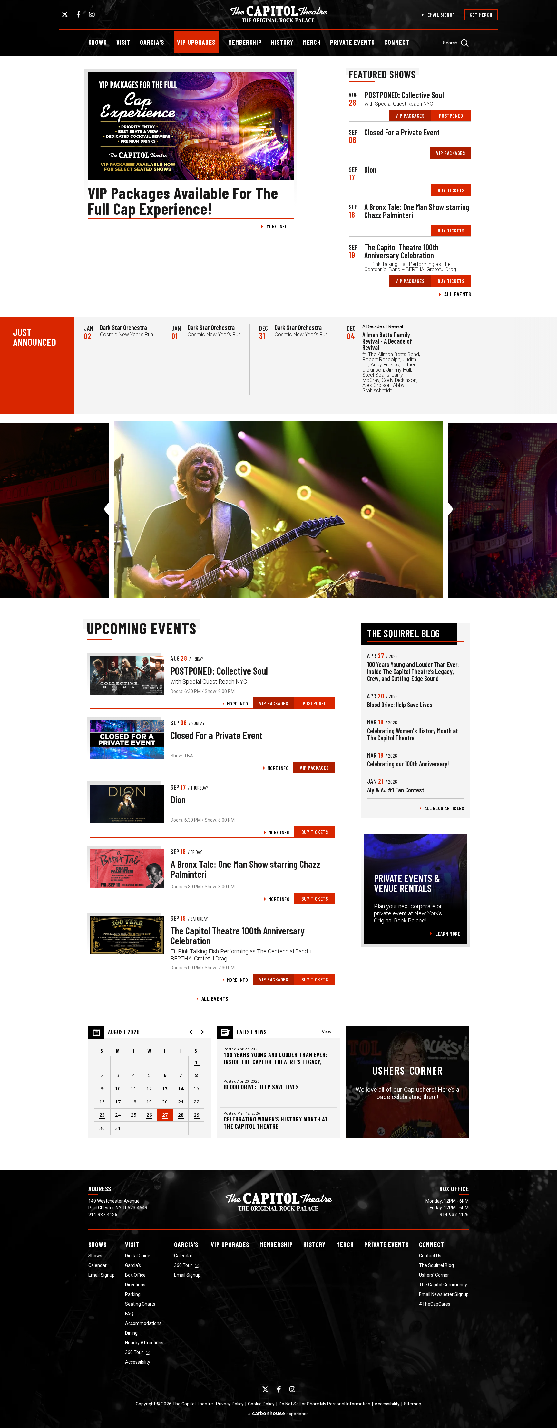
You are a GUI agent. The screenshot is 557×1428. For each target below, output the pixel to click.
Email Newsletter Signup (444, 1294)
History (282, 42)
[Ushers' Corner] (407, 1082)
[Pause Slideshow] (548, 429)
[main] (278, 613)
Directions (135, 1284)
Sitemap (412, 1403)
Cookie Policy (261, 1403)
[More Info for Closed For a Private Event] (127, 739)
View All (326, 1033)
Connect (396, 42)
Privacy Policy (230, 1403)
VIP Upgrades (196, 42)
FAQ (129, 1313)
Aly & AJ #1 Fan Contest (395, 790)
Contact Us (430, 1255)
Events (386, 1244)
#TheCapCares (434, 1304)
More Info (277, 226)
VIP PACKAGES (410, 115)
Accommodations (143, 1323)
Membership (245, 42)
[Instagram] (92, 14)
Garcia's (152, 42)
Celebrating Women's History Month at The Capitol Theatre (412, 734)
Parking (133, 1294)
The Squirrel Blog (436, 1265)
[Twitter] (65, 14)
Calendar (97, 1265)
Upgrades (230, 1244)
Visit (123, 42)
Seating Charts (140, 1304)
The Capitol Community (443, 1284)
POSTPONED (451, 115)
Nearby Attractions (144, 1342)
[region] (149, 1082)
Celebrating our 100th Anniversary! (408, 764)
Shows (97, 42)
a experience (278, 1413)
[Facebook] (78, 14)
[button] (191, 1032)
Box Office (135, 1275)
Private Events (352, 42)
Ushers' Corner (434, 1275)
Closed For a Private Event (402, 132)
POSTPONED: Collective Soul (404, 94)
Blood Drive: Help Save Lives (400, 704)
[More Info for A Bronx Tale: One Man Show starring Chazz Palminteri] (127, 868)
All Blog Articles (444, 808)
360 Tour (134, 1352)
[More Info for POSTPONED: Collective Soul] (127, 675)
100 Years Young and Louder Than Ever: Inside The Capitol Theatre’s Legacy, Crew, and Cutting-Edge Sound (413, 671)
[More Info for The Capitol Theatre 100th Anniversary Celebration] (127, 935)
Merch (312, 42)
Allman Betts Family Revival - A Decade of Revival (387, 341)
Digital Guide (137, 1255)
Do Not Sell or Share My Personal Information (324, 1403)
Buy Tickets (451, 190)
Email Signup (441, 15)
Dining (131, 1333)
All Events (457, 294)
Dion (370, 169)
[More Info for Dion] (127, 804)
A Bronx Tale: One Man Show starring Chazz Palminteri (416, 211)
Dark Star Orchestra (123, 327)
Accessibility (137, 1362)
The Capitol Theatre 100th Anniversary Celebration (401, 251)
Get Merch (481, 15)
